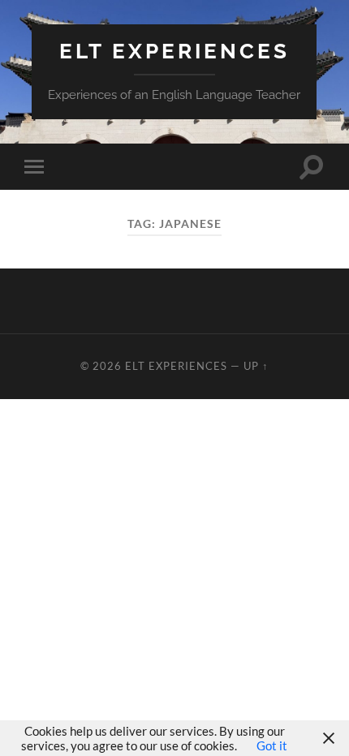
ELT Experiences (174, 50)
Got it (271, 745)
